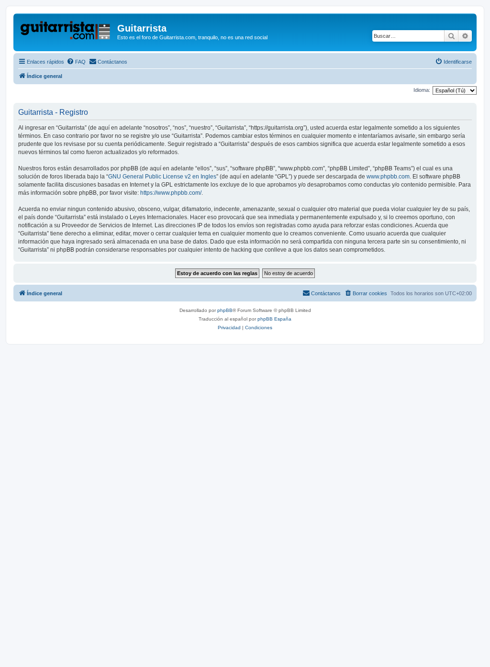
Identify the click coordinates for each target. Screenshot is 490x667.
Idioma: (421, 90)
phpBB (225, 310)
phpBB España (274, 319)
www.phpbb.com (388, 176)
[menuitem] (76, 61)
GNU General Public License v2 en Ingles (162, 176)
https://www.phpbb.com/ (170, 192)
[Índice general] (66, 31)
